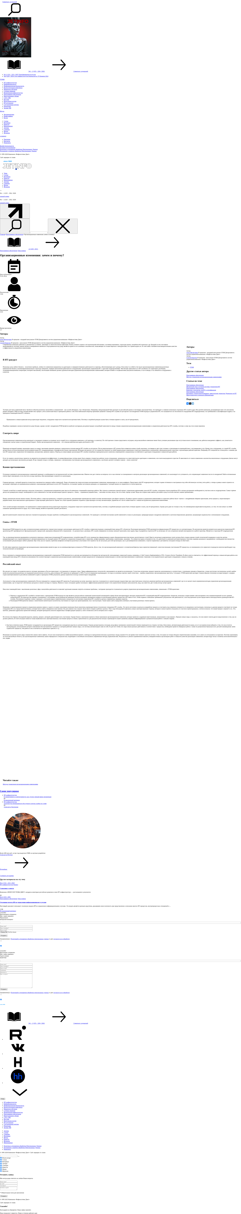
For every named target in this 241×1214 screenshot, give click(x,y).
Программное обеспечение (12, 94)
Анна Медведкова (6, 339)
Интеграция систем (10, 101)
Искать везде (6, 1158)
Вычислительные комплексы (13, 88)
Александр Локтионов (11, 807)
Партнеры (7, 139)
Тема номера (22, 250)
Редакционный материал (12, 800)
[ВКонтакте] (187, 403)
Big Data (6, 99)
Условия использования (7, 147)
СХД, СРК (7, 98)
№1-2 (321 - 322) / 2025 (7, 883)
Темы (5, 173)
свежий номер (4, 196)
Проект (15, 884)
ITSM (192, 367)
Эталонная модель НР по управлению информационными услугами (23, 902)
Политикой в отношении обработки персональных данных (30, 939)
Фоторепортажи (9, 114)
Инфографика (8, 116)
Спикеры (7, 129)
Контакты (7, 141)
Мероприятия (8, 126)
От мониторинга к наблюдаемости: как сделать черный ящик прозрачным (27, 797)
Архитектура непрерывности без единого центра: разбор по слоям (25, 803)
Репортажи (7, 106)
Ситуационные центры (11, 104)
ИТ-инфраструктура (10, 82)
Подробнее (3, 869)
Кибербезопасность (10, 84)
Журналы (7, 133)
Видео (6, 118)
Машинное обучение (10, 89)
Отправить (4, 1196)
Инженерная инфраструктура (13, 93)
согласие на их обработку (61, 939)
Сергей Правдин (5, 343)
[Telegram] (193, 403)
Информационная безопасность (14, 86)
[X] (190, 403)
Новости (6, 124)
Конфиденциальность (7, 146)
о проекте (3, 136)
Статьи (6, 121)
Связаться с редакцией (9, 2)
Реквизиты (7, 143)
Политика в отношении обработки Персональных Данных (19, 149)
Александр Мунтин (6, 855)
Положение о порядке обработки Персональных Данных (18, 151)
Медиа (2, 111)
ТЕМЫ (2, 79)
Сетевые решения (9, 91)
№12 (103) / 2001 (5, 897)
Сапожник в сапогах (7, 888)
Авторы (6, 128)
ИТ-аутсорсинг (8, 103)
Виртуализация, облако (11, 96)
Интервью (7, 123)
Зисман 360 (7, 108)
